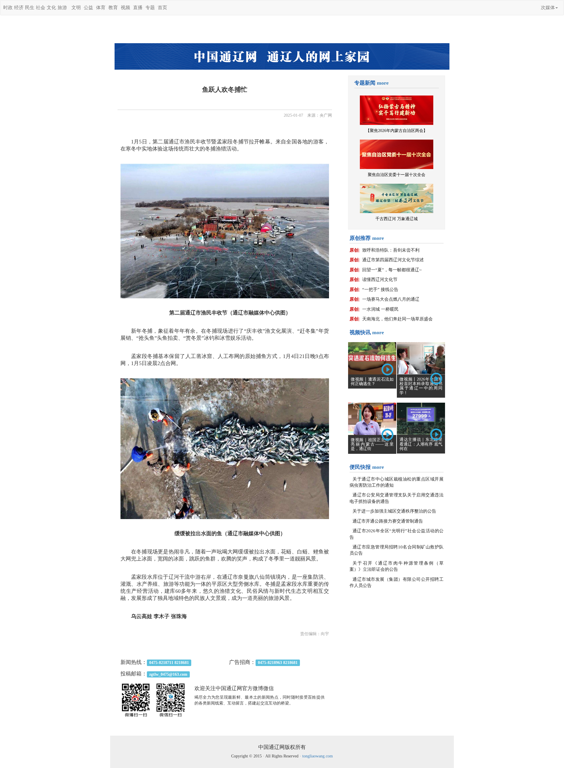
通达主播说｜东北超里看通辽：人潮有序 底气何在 (421, 444)
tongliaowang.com (317, 756)
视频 (125, 7)
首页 (162, 7)
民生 (29, 7)
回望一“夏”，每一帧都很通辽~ (392, 269)
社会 (40, 7)
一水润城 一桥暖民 (380, 309)
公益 (88, 7)
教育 (113, 7)
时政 (8, 7)
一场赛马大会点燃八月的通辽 (390, 299)
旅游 (62, 7)
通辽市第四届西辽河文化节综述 (393, 259)
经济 (19, 7)
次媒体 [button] (548, 7)
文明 (76, 7)
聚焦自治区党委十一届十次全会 (396, 175)
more (383, 83)
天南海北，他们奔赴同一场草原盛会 (397, 319)
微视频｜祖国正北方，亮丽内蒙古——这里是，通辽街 (372, 444)
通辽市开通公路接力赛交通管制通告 (387, 521)
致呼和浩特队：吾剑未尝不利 (390, 250)
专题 (150, 7)
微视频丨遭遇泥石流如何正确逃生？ (372, 381)
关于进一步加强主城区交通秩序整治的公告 (394, 511)
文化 (51, 7)
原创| (354, 250)
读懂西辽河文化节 (379, 279)
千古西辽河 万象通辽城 (396, 219)
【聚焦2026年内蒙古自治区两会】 (396, 130)
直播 (137, 7)
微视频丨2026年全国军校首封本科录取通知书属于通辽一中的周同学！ (421, 386)
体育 (100, 7)
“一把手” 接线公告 (380, 289)
